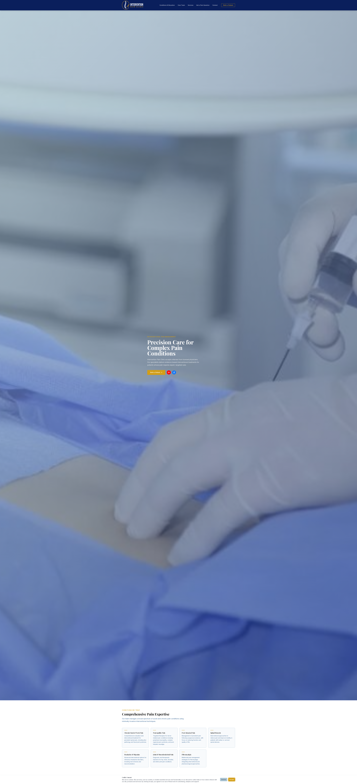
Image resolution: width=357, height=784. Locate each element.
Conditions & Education (167, 5)
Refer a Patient (228, 5)
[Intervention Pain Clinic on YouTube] (169, 372)
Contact (215, 5)
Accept (231, 779)
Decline (223, 779)
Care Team (181, 5)
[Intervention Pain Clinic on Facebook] (174, 372)
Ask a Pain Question (202, 5)
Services (190, 5)
